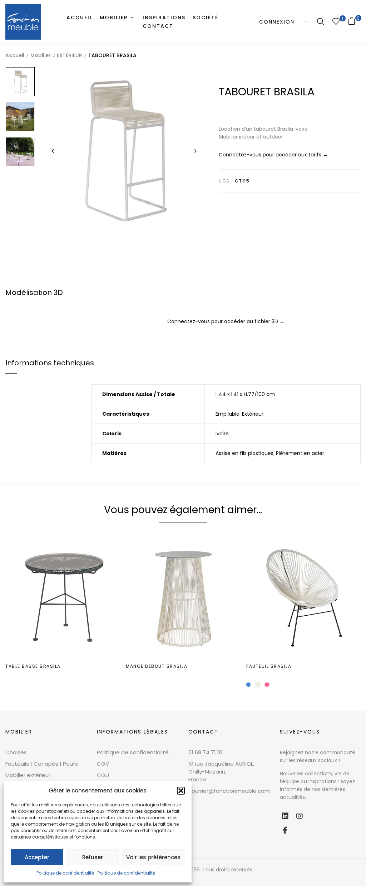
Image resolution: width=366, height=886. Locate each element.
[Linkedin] (285, 816)
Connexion (277, 21)
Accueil (14, 55)
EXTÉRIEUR (69, 55)
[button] (180, 790)
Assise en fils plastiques (244, 453)
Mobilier (40, 55)
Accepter (37, 857)
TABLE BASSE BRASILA (33, 666)
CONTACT (203, 731)
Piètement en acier (300, 453)
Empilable (227, 413)
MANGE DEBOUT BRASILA (156, 666)
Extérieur (252, 413)
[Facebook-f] (285, 830)
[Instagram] (299, 816)
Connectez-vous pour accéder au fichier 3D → (226, 321)
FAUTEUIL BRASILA (268, 666)
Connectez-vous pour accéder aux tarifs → (273, 154)
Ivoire (222, 433)
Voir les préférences (153, 857)
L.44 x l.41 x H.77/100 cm (245, 394)
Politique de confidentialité (65, 873)
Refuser (92, 857)
